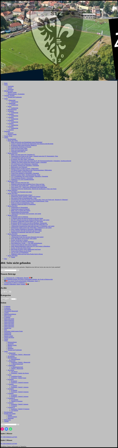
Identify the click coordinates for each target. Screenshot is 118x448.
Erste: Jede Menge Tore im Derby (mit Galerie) (24, 238)
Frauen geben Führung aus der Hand (21, 251)
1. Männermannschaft (17, 364)
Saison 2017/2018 (12, 140)
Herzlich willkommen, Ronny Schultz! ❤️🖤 (16, 284)
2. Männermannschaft (17, 367)
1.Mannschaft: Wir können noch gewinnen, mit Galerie (26, 213)
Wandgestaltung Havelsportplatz (20, 212)
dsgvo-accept (7, 315)
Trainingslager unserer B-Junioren (20, 209)
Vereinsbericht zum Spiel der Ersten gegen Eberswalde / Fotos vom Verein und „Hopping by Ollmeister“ (39, 199)
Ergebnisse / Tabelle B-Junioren (19, 382)
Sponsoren (7, 131)
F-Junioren (10, 126)
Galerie (6, 137)
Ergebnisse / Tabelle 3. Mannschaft (20, 354)
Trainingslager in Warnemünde (19, 207)
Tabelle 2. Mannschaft (17, 368)
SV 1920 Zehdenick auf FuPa (9, 437)
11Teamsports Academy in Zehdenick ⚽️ (15, 282)
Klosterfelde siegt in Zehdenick (19, 216)
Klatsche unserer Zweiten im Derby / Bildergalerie (25, 168)
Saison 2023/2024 (12, 215)
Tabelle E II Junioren (16, 401)
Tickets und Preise (9, 337)
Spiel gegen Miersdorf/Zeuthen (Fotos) (21, 195)
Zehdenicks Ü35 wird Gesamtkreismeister (22, 179)
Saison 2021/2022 (12, 193)
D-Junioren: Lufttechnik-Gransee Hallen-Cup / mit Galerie (27, 221)
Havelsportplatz (12, 139)
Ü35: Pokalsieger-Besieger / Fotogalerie (22, 178)
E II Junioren (14, 399)
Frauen (9, 106)
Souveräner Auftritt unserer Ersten (13, 331)
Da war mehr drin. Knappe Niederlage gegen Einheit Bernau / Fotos (29, 201)
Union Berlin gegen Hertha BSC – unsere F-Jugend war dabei (28, 185)
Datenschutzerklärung (10, 314)
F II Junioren (14, 410)
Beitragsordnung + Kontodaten (16, 94)
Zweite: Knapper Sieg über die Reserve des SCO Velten (26, 230)
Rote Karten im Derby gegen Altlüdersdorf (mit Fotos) (26, 249)
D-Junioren (11, 120)
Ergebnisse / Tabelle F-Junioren (19, 404)
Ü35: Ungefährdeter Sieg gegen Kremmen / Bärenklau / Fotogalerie (29, 176)
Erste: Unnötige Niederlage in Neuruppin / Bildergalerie (26, 229)
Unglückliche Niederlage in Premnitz (21, 147)
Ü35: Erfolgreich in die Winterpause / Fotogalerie (24, 164)
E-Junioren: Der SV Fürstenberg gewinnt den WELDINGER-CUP (29, 224)
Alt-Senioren (11, 356)
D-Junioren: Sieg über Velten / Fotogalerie (22, 159)
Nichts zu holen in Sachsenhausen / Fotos (22, 202)
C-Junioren (11, 117)
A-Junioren (11, 111)
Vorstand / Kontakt (9, 95)
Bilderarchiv (7, 420)
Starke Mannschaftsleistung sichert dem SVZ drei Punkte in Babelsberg (30, 246)
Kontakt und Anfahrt (9, 413)
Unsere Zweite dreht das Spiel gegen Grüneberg (24, 244)
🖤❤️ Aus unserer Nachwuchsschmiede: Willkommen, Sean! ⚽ (22, 281)
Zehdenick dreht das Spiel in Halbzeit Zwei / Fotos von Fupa (27, 184)
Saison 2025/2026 (12, 255)
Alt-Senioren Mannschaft (11, 311)
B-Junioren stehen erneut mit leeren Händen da (24, 145)
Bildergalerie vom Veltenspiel (19, 167)
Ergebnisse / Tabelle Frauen (18, 378)
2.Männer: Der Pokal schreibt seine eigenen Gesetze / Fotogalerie (29, 162)
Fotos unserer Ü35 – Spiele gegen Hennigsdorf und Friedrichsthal (29, 187)
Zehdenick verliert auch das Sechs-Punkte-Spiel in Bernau (27, 254)
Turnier (13, 257)
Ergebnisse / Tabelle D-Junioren (20, 392)
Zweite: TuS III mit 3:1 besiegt (19, 240)
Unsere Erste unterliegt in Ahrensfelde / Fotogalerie (25, 173)
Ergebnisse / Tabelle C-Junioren (19, 387)
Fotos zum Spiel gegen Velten (19, 148)
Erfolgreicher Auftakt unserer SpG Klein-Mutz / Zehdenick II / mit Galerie (31, 227)
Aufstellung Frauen (16, 376)
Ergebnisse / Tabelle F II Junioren (20, 409)
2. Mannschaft (11, 103)
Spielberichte (14, 101)
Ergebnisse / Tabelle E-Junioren (19, 396)
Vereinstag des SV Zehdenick (19, 235)
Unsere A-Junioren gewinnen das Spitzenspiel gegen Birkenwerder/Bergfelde (32, 143)
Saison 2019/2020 (12, 181)
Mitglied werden (8, 91)
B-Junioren (11, 114)
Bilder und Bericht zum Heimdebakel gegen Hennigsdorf (26, 142)
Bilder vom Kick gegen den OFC (20, 182)
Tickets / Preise (8, 136)
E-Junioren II (11, 398)
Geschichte (11, 86)
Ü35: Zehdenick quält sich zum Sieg (21, 157)
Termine (6, 421)
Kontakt (10, 415)
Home (6, 83)
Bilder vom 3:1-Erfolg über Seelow (20, 210)
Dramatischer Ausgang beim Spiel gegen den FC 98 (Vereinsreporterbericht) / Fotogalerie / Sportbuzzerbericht (41, 161)
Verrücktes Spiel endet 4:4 (18, 151)
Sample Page (7, 328)
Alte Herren (11, 370)
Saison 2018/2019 (12, 153)
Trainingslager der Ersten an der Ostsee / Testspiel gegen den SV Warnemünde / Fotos (34, 156)
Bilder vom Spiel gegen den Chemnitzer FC (23, 154)
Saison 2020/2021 (12, 190)
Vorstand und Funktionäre (15, 97)
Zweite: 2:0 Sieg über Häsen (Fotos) (21, 248)
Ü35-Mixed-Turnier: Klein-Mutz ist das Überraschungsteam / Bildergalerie (31, 170)
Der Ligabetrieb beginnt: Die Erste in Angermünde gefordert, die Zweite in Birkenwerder (28, 279)
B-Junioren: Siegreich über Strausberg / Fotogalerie (25, 165)
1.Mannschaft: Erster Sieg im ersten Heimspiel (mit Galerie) (27, 237)
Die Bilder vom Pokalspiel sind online (21, 192)
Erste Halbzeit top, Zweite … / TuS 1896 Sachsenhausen (26, 243)
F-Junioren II (11, 407)
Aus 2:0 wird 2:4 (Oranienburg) (19, 252)
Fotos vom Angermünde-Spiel (19, 150)
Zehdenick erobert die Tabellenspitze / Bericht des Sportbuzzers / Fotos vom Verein (33, 189)
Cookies (6, 312)
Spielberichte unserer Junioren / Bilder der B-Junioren (25, 196)
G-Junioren (11, 129)
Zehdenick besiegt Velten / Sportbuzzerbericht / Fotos (25, 175)
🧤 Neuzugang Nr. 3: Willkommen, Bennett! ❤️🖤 (18, 278)
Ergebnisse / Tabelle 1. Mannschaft (20, 362)
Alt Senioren (7, 309)
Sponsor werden (12, 134)
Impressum (11, 89)
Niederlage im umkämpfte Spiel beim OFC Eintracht (25, 232)
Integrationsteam (12, 109)
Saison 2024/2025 (12, 234)
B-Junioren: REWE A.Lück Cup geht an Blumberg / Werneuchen (29, 223)
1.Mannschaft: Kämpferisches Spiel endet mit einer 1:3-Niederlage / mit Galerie (32, 226)
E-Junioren (11, 123)
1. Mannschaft (11, 100)
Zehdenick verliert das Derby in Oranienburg (23, 204)
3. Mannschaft (11, 353)
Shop (5, 258)
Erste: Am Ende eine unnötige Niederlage (22, 241)
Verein (6, 84)
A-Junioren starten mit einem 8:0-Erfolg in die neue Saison (27, 218)
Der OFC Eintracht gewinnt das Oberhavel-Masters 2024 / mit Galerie (30, 220)
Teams (6, 98)
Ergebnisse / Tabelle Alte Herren (20, 373)
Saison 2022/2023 (12, 206)
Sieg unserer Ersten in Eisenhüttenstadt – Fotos (24, 198)
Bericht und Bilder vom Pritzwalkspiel (21, 171)
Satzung (10, 87)
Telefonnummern (12, 416)
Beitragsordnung (12, 342)
